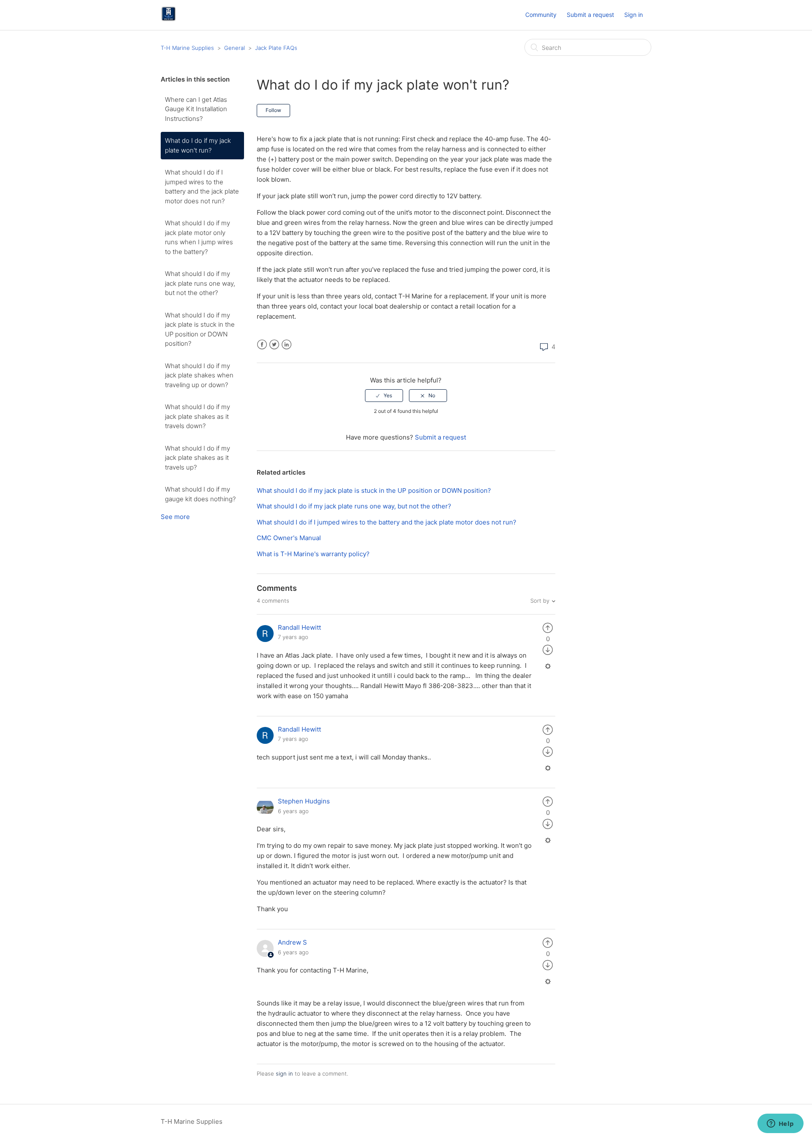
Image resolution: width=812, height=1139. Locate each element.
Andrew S (292, 942)
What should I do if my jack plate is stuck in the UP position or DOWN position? (200, 329)
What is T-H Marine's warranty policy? (313, 554)
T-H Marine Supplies (187, 47)
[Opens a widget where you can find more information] (780, 1124)
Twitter (274, 344)
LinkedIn (286, 344)
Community (541, 14)
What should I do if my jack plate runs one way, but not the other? (200, 283)
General (234, 47)
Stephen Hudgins (304, 801)
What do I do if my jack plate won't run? (198, 145)
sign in (284, 1073)
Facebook (262, 344)
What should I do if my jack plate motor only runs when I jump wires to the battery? (199, 237)
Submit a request (590, 14)
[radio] (384, 395)
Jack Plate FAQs (276, 47)
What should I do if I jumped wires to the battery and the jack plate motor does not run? (202, 186)
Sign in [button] (633, 14)
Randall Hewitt (299, 627)
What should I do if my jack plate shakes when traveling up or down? (199, 375)
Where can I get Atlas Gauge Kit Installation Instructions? (196, 109)
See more (175, 517)
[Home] (168, 19)
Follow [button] (273, 110)
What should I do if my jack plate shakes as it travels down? (197, 416)
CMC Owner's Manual (289, 538)
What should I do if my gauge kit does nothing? (200, 494)
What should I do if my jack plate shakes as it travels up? (197, 457)
